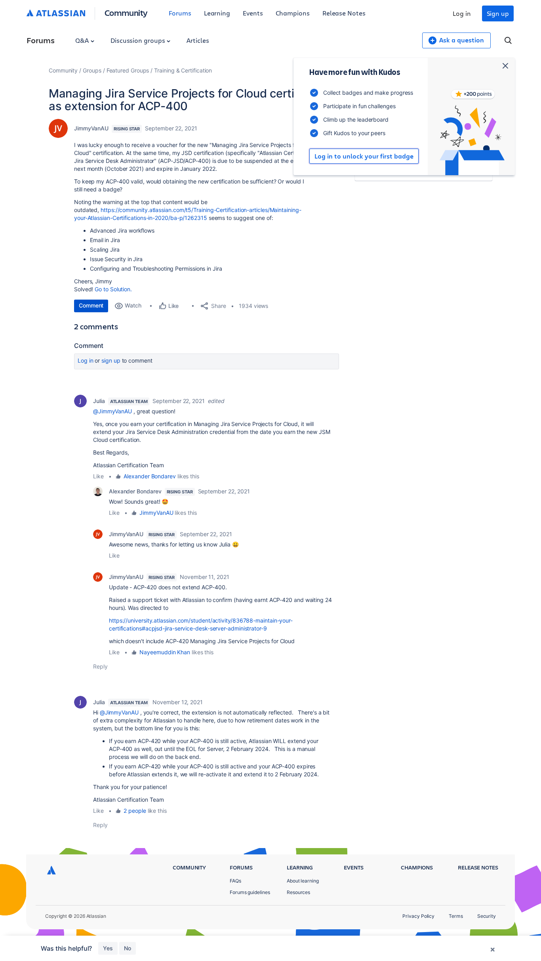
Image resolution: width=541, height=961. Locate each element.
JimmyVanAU (91, 128)
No (127, 948)
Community (126, 12)
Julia (99, 400)
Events (253, 13)
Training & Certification (183, 70)
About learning (303, 881)
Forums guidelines (250, 892)
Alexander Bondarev (150, 476)
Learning (217, 13)
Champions (293, 13)
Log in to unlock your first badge (363, 156)
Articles (198, 40)
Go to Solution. (113, 289)
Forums (180, 13)
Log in (462, 13)
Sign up (498, 13)
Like (98, 476)
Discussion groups (138, 40)
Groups (92, 70)
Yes (108, 948)
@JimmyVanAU (112, 411)
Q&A (82, 40)
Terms (456, 916)
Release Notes (344, 13)
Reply (100, 666)
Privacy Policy (418, 916)
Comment (91, 305)
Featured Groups (128, 70)
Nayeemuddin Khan (164, 652)
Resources (298, 892)
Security (486, 916)
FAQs (235, 881)
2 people (135, 810)
